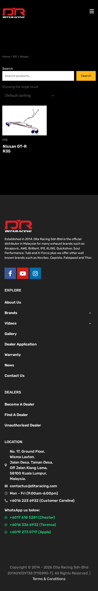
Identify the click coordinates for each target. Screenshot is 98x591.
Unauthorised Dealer (23, 425)
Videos (11, 323)
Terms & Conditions (49, 579)
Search (7, 68)
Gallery (11, 334)
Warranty (13, 355)
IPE (15, 56)
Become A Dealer (19, 404)
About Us (13, 302)
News (9, 365)
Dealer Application (21, 344)
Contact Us (15, 375)
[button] (92, 11)
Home (6, 56)
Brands (11, 313)
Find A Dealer (16, 415)
